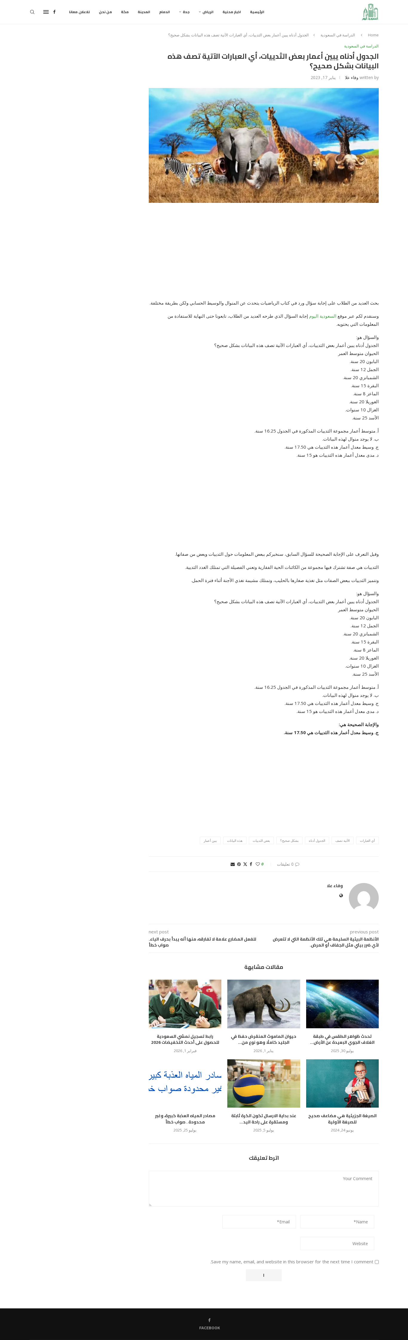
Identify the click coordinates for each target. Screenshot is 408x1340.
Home (373, 35)
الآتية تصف (342, 840)
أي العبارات (367, 840)
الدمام (164, 11)
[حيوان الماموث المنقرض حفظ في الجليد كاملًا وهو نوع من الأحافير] (263, 1004)
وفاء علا (351, 77)
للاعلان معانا (79, 11)
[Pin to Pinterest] (239, 864)
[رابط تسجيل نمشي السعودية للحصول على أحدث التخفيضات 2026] (185, 1004)
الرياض (208, 11)
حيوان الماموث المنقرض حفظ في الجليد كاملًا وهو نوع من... (263, 1039)
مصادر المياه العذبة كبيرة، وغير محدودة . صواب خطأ (185, 1119)
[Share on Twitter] (245, 864)
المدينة (144, 11)
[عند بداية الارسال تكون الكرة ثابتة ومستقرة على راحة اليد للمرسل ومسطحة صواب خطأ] (263, 1083)
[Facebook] (54, 12)
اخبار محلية (232, 11)
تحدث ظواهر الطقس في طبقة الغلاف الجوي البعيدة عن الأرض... (342, 1039)
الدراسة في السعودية (337, 35)
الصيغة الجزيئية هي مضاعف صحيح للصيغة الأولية (342, 1119)
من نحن (105, 11)
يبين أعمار (210, 840)
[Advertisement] (264, 255)
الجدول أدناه (317, 840)
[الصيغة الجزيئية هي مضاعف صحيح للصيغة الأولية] (342, 1083)
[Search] (32, 12)
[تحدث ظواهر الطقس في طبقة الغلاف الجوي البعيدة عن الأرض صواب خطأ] (342, 1004)
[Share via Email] (233, 864)
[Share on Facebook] (251, 864)
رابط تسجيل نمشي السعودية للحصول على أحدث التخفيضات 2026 (185, 1039)
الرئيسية (257, 11)
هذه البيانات (235, 840)
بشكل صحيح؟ (289, 840)
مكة (125, 11)
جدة (186, 11)
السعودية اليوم (322, 316)
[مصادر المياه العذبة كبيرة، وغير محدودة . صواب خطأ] (185, 1083)
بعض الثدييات (261, 840)
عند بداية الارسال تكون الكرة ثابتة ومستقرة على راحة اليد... (263, 1119)
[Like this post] (258, 864)
